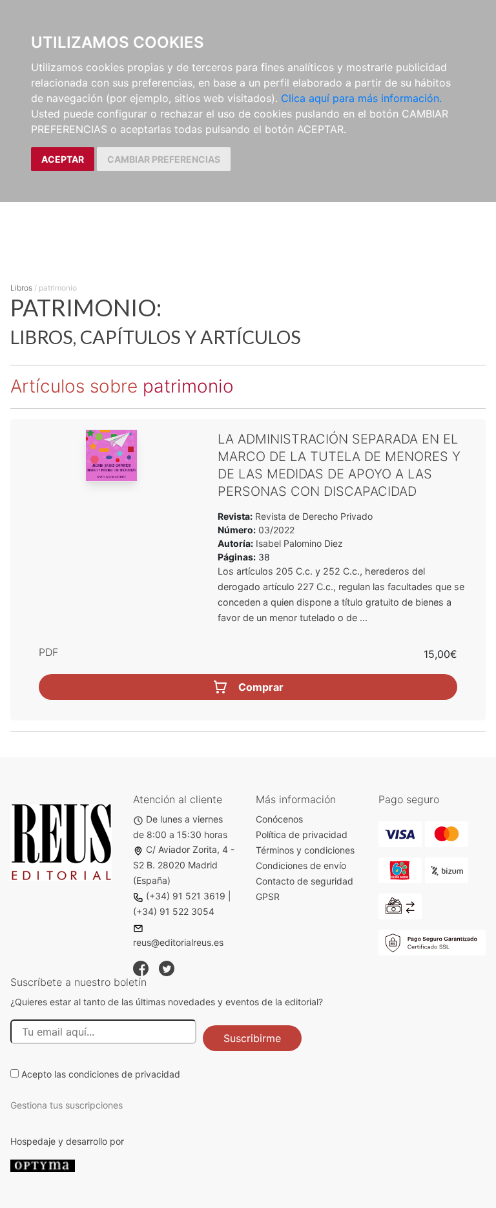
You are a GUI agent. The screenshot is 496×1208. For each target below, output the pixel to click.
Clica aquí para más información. (361, 98)
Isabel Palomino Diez (299, 543)
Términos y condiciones (305, 850)
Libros (21, 287)
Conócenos (279, 819)
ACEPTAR (62, 159)
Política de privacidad (301, 834)
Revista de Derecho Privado (313, 516)
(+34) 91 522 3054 (173, 911)
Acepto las (100, 1074)
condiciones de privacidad (124, 1074)
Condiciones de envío (301, 865)
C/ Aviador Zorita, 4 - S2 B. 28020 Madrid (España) (183, 865)
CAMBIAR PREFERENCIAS (163, 159)
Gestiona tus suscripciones (66, 1105)
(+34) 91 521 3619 (185, 895)
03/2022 (275, 529)
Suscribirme (252, 1038)
